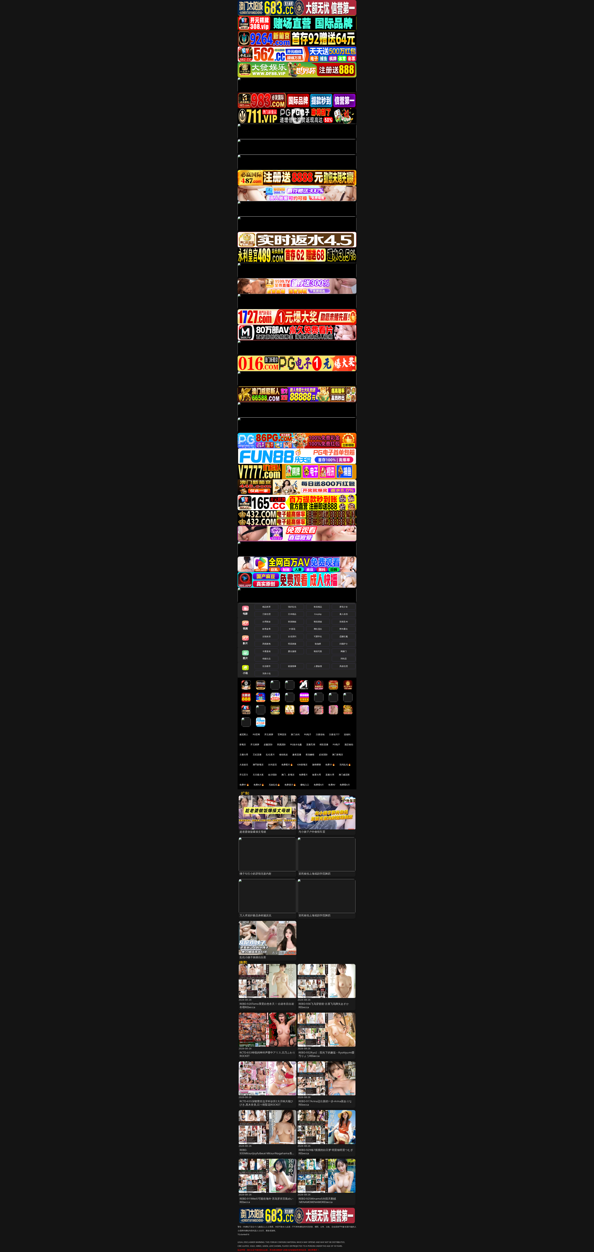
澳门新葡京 (337, 754)
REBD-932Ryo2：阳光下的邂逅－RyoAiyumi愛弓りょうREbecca (326, 1054)
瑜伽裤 (318, 643)
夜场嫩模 (310, 754)
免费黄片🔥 (290, 784)
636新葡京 (302, 764)
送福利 (347, 734)
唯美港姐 (318, 621)
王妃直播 (257, 754)
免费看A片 (319, 784)
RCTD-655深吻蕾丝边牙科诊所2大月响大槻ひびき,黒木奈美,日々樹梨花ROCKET (266, 1102)
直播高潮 (310, 744)
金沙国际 (272, 774)
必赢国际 (268, 744)
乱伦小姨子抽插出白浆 (253, 957)
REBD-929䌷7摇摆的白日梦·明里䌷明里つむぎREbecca (326, 1151)
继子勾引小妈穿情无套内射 (255, 873)
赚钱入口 (304, 784)
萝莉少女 (344, 606)
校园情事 (292, 666)
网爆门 (344, 651)
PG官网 (256, 734)
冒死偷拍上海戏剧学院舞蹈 (314, 873)
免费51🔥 (330, 764)
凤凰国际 (281, 744)
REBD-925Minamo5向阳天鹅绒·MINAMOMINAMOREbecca (317, 1200)
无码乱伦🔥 (345, 764)
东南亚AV (343, 621)
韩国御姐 (292, 621)
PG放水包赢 (296, 744)
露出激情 (292, 651)
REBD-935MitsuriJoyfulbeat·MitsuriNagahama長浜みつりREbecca (267, 1153)
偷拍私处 (283, 754)
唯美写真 (318, 651)
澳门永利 (295, 734)
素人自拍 (344, 614)
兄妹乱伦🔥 (274, 784)
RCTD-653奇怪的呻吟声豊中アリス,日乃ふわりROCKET (267, 1054)
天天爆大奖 (258, 774)
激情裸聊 (316, 764)
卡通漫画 (266, 651)
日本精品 (292, 614)
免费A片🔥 (259, 784)
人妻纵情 (318, 666)
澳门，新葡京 (288, 774)
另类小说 (266, 673)
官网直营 (282, 734)
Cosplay (318, 614)
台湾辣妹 (266, 621)
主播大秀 (243, 754)
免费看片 (303, 774)
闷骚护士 (344, 643)
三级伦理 (266, 614)
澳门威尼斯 (344, 774)
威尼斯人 (243, 734)
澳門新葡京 (258, 764)
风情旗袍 (266, 643)
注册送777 (334, 734)
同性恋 (344, 658)
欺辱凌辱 (266, 628)
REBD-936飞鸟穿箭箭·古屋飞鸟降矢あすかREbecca (324, 1005)
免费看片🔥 (287, 764)
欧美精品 (318, 606)
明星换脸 (292, 643)
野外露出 (344, 628)
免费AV (331, 784)
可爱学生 (318, 636)
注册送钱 (320, 734)
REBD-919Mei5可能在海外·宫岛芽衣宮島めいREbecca (266, 1200)
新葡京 (242, 744)
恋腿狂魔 (344, 636)
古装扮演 (266, 636)
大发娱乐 (243, 764)
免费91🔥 (244, 784)
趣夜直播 (296, 754)
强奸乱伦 (292, 606)
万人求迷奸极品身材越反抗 (255, 915)
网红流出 (318, 628)
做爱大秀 (316, 774)
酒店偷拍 (348, 744)
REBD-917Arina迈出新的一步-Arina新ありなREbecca (325, 1102)
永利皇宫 (272, 764)
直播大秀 (329, 774)
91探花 (292, 628)
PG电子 (307, 734)
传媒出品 (266, 658)
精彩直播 (324, 744)
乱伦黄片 (270, 754)
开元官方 (243, 774)
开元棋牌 (268, 734)
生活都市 (266, 666)
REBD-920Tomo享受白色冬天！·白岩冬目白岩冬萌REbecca (267, 1005)
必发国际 (323, 754)
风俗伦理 (344, 666)
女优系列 (292, 636)
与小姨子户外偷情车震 (312, 831)
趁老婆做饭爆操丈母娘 (253, 831)
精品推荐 (266, 606)
